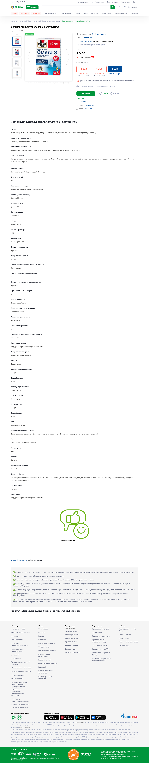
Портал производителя (101, 636)
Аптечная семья (71, 631)
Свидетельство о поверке (48, 664)
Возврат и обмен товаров (21, 671)
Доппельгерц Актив (84, 41)
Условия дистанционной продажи (20, 663)
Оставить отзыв (44, 647)
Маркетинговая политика (21, 668)
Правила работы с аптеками (45, 678)
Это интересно (17, 640)
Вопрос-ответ (70, 649)
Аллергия (94, 13)
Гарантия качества (45, 660)
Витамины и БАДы (23, 21)
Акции (14, 13)
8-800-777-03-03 (19, 750)
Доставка (15, 636)
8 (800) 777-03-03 (24, 727)
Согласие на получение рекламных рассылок (20, 706)
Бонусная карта (112, 2)
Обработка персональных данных (20, 700)
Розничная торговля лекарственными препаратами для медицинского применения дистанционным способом (19, 689)
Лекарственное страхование (44, 655)
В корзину (86, 93)
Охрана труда (124, 646)
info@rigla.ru (117, 758)
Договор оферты (17, 675)
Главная (13, 21)
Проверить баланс (72, 642)
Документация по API (100, 649)
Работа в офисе (125, 638)
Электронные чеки (72, 653)
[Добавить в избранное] (100, 93)
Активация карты (72, 635)
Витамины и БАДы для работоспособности (45, 21)
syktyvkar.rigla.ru (79, 722)
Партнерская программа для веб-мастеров (101, 660)
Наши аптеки (125, 2)
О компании (43, 629)
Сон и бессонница (121, 13)
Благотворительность (46, 643)
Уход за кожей (106, 13)
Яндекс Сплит (135, 13)
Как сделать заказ (18, 629)
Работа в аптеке (125, 635)
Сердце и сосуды (81, 13)
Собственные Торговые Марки (101, 654)
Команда (41, 636)
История (41, 633)
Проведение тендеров (100, 629)
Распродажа (25, 13)
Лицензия (15, 655)
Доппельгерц (88, 38)
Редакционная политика (47, 651)
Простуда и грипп (66, 13)
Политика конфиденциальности (19, 645)
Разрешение (16, 659)
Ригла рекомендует (50, 13)
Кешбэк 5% (36, 13)
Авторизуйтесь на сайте (19, 560)
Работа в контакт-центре (128, 642)
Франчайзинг (97, 633)
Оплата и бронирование (20, 633)
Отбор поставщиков (100, 646)
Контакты (42, 640)
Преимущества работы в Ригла (128, 630)
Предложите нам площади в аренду (99, 641)
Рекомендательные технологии (45, 672)
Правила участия (71, 638)
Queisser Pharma (99, 34)
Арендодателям (83, 2)
